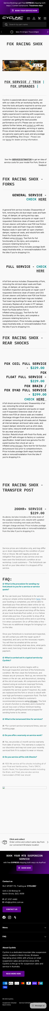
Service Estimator (25, 1003)
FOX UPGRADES (22, 85)
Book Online (7, 1005)
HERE (42, 199)
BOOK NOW (26, 868)
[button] (39, 18)
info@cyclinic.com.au (14, 902)
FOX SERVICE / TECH (22, 81)
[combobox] (24, 24)
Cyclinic (10, 999)
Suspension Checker (10, 1003)
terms (8, 139)
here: (38, 599)
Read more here (13, 974)
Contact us (11, 909)
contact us (31, 125)
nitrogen (19, 238)
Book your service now (26, 11)
